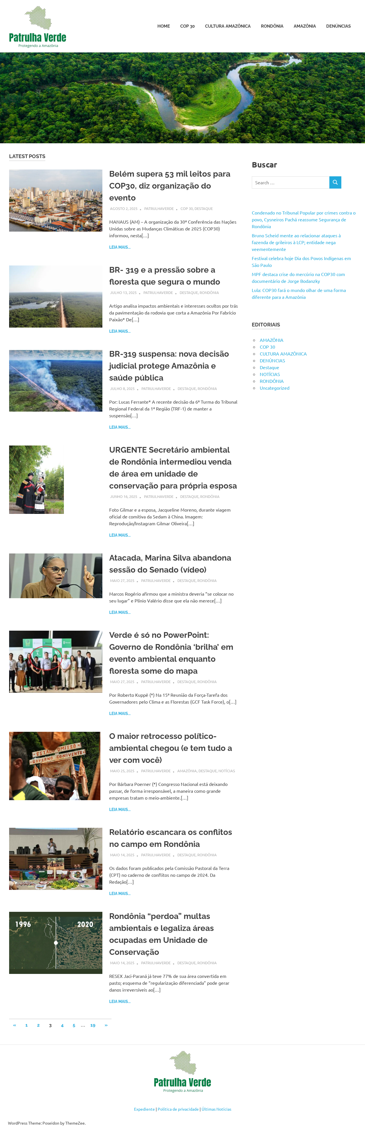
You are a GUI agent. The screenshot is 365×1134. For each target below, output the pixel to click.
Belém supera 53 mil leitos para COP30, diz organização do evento (169, 186)
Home (163, 26)
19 (92, 1025)
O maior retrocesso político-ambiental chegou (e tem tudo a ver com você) (170, 748)
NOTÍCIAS (226, 770)
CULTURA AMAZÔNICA (228, 26)
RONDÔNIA (272, 26)
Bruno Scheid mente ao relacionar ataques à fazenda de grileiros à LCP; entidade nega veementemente (296, 242)
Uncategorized (274, 388)
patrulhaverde (159, 208)
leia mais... (120, 247)
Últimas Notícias (216, 1108)
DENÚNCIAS (338, 26)
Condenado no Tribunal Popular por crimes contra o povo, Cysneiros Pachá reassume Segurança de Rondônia (304, 219)
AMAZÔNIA (305, 26)
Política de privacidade (178, 1108)
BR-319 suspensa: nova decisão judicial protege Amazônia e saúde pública (169, 366)
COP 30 (187, 26)
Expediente (144, 1108)
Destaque (203, 208)
